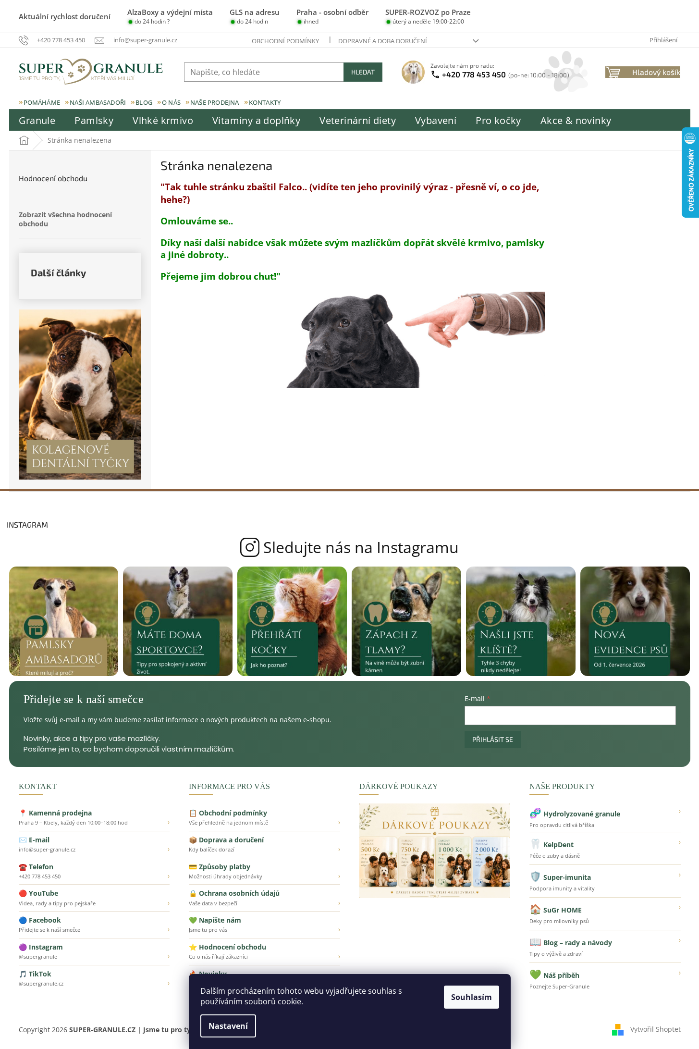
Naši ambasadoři (98, 102)
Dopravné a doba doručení (382, 41)
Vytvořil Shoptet (655, 1029)
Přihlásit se (492, 739)
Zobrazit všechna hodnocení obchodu (65, 219)
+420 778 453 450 (505, 74)
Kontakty (265, 102)
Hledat (363, 72)
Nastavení (228, 1026)
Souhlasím (471, 997)
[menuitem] (37, 121)
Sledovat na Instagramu (349, 547)
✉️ (94, 844)
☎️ (94, 871)
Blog (143, 102)
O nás (171, 102)
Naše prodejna (214, 102)
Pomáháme (42, 102)
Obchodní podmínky (285, 41)
